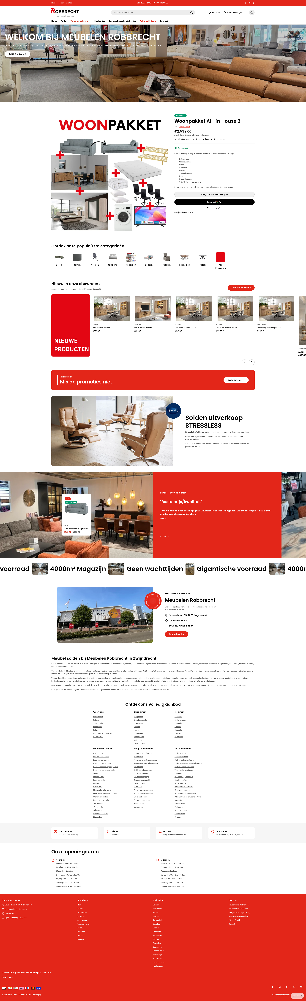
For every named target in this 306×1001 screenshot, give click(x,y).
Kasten (136, 730)
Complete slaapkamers (143, 753)
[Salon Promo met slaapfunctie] (76, 509)
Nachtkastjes (139, 804)
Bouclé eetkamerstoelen (184, 767)
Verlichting (261, 324)
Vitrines (178, 733)
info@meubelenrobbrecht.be (174, 835)
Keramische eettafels (183, 790)
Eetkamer (178, 717)
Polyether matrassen (142, 800)
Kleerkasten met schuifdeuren (146, 763)
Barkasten (179, 807)
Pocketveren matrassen (143, 790)
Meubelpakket (184, 126)
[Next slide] (252, 362)
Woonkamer (98, 717)
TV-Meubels (98, 723)
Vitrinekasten (180, 804)
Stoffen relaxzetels (100, 797)
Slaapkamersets (140, 720)
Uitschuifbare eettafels (184, 787)
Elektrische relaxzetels (102, 790)
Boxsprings (138, 723)
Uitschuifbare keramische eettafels (188, 797)
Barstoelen (179, 737)
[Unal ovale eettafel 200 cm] (235, 308)
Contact (69, 3)
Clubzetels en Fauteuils (102, 733)
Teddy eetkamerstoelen (184, 770)
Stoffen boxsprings (141, 777)
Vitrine (95, 324)
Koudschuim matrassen (143, 793)
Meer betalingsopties (214, 208)
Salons (96, 720)
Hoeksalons (98, 753)
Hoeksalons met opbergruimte (105, 767)
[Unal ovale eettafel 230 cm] (194, 308)
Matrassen (138, 740)
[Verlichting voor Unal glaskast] (276, 308)
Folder (61, 3)
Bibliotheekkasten (182, 810)
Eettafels (178, 723)
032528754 (115, 835)
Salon (65, 526)
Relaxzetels (97, 787)
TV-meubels (98, 807)
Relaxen (96, 730)
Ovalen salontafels (100, 814)
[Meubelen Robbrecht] (70, 325)
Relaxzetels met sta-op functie (105, 793)
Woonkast (302, 349)
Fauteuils (97, 783)
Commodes (98, 737)
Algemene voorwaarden (281, 995)
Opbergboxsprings (141, 773)
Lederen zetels (99, 780)
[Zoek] (191, 12)
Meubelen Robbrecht (16, 995)
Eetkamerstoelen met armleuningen (189, 763)
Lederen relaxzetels (101, 800)
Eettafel (178, 324)
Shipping (188, 135)
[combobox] (153, 12)
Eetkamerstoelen (181, 757)
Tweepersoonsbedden (142, 780)
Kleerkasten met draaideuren (145, 760)
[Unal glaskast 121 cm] (112, 308)
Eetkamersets (180, 720)
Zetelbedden (98, 804)
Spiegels (178, 817)
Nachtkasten (139, 737)
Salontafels (97, 727)
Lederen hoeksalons (101, 760)
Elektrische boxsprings (143, 770)
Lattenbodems (139, 743)
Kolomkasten (180, 814)
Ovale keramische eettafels (185, 793)
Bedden (137, 727)
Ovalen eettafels (181, 783)
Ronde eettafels (181, 780)
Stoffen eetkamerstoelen (184, 760)
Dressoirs (178, 730)
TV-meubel (138, 324)
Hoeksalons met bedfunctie (104, 770)
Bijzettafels (97, 817)
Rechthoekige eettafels (184, 777)
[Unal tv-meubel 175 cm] (153, 308)
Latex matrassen (140, 797)
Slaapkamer (138, 717)
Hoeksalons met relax (102, 763)
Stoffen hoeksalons (101, 757)
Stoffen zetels (98, 777)
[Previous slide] (244, 362)
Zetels (95, 773)
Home (53, 3)
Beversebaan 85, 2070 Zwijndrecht (229, 835)
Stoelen (178, 727)
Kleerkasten (138, 757)
